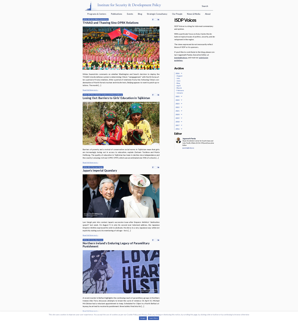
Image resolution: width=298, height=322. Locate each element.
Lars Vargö (99, 167)
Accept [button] (142, 318)
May (178, 83)
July (178, 78)
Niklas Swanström (101, 19)
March (179, 88)
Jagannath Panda (189, 138)
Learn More (153, 318)
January (180, 93)
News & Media (193, 14)
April (179, 86)
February (180, 90)
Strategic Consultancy (157, 14)
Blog (140, 14)
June (178, 81)
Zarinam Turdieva (101, 95)
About (208, 14)
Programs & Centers (96, 14)
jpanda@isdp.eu (180, 57)
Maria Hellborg (116, 95)
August (179, 76)
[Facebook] (153, 19)
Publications (116, 14)
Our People (177, 14)
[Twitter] (155, 19)
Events (130, 14)
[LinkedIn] (158, 19)
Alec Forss (99, 240)
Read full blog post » (90, 90)
